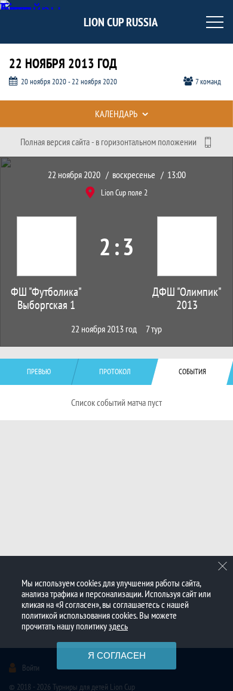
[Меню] (215, 22)
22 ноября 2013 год (104, 329)
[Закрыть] (222, 566)
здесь (118, 626)
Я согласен (117, 655)
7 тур (154, 329)
